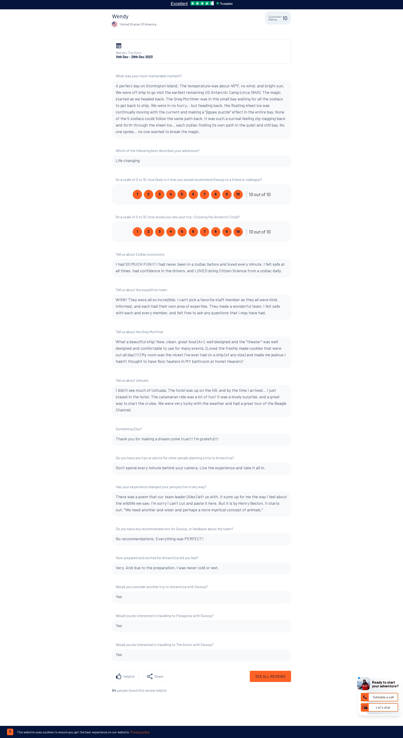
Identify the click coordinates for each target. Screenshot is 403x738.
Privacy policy (139, 732)
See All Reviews (270, 676)
